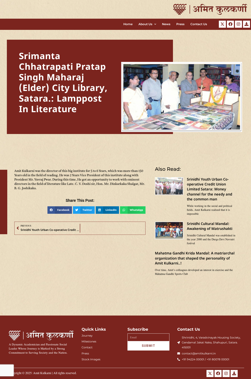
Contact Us (198, 24)
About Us (145, 24)
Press (180, 24)
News (166, 24)
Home (128, 24)
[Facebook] (230, 24)
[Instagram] (238, 24)
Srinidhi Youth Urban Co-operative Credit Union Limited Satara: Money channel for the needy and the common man (209, 189)
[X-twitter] (222, 24)
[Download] (246, 24)
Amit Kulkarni (42, 373)
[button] (59, 210)
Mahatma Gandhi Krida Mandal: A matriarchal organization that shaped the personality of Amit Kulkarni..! (195, 258)
